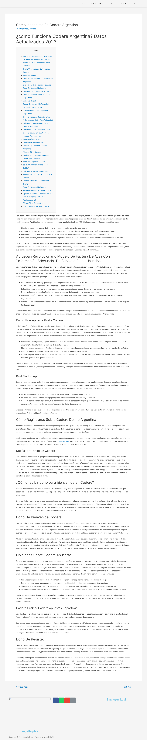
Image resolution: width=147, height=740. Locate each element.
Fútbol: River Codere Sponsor (35, 203)
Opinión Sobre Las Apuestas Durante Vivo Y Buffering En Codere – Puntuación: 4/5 (38, 196)
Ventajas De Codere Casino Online (37, 190)
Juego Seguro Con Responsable (36, 206)
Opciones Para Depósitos (33, 142)
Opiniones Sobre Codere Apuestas (37, 91)
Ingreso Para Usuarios (32, 136)
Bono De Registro (30, 101)
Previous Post (20, 687)
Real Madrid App (29, 75)
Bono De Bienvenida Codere (34, 88)
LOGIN (134, 3)
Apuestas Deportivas (31, 139)
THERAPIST (111, 3)
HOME (83, 3)
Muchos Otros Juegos (32, 152)
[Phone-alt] (73, 700)
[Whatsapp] (61, 700)
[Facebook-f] (56, 700)
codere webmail (62, 441)
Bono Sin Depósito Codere (34, 161)
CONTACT (124, 3)
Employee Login (117, 699)
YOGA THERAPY (96, 3)
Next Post (128, 687)
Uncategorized (22, 29)
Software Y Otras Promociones (35, 171)
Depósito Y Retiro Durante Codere (37, 85)
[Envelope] (67, 700)
